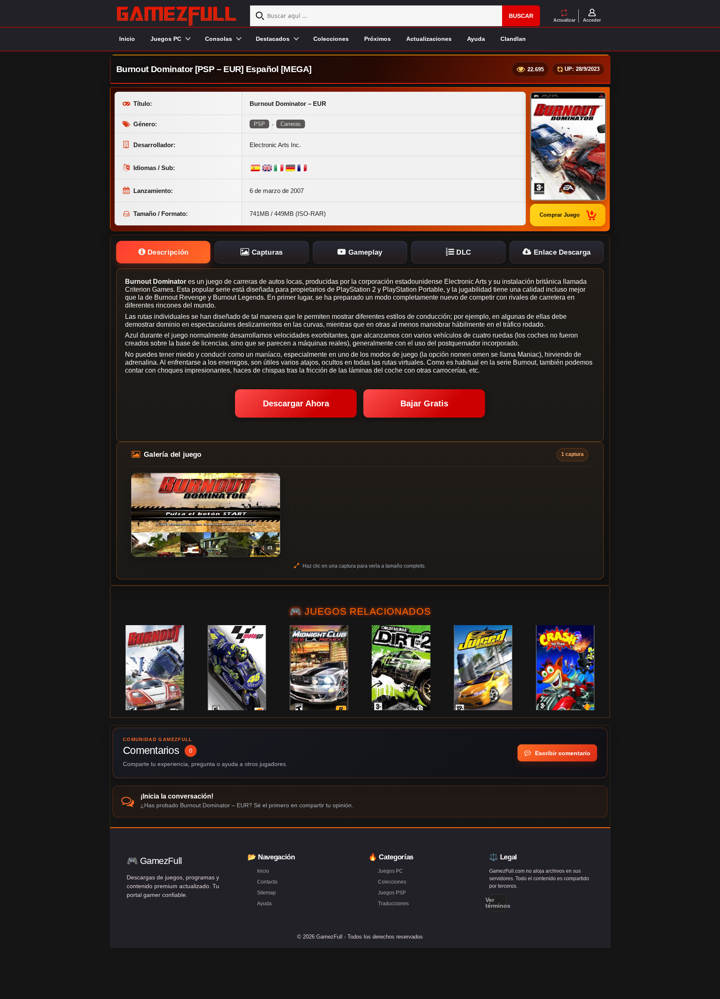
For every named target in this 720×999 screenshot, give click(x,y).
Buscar (521, 16)
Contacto (267, 882)
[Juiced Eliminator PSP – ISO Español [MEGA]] (483, 667)
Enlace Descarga (561, 252)
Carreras (290, 124)
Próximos (377, 38)
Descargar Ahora (296, 403)
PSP (259, 124)
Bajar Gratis (424, 403)
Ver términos (498, 902)
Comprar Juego (560, 215)
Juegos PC (390, 871)
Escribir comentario (561, 753)
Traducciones (393, 903)
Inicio (127, 38)
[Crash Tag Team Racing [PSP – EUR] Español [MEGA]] (565, 667)
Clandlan (513, 38)
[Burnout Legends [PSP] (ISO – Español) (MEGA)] (154, 667)
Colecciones (331, 38)
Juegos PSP (392, 893)
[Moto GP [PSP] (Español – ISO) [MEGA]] (237, 667)
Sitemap (266, 893)
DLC (462, 252)
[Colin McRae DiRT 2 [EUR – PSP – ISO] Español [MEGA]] (401, 667)
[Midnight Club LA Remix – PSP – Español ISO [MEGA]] (319, 667)
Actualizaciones (429, 38)
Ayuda (476, 38)
